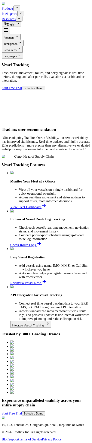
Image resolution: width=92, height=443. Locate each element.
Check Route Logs (23, 245)
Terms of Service (30, 439)
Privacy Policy (52, 439)
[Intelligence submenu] (20, 13)
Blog (5, 439)
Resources (9, 19)
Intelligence (9, 14)
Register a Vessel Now (25, 283)
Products (7, 8)
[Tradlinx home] (9, 3)
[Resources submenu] (19, 18)
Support (13, 439)
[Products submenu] (16, 8)
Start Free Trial (12, 88)
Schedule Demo (33, 88)
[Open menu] (6, 30)
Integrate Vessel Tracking (28, 325)
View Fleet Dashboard (25, 207)
